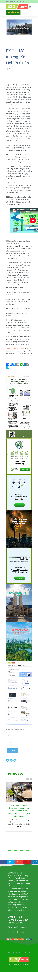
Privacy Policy (13, 964)
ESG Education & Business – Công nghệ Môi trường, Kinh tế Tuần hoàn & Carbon (19, 809)
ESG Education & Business (15, 348)
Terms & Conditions (23, 964)
